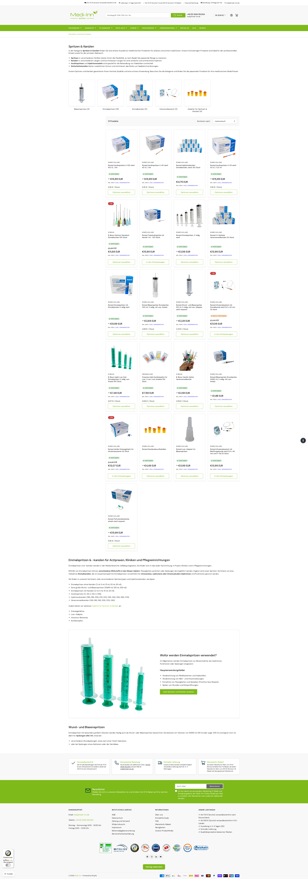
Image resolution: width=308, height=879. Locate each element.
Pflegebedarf (104, 28)
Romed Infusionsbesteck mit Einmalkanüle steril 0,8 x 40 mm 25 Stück (222, 307)
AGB (113, 815)
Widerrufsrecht (118, 824)
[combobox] (145, 15)
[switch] (8, 865)
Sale (194, 28)
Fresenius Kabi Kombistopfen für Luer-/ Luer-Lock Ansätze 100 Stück (154, 379)
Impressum (116, 827)
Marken (202, 28)
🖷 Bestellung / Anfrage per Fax (211, 3)
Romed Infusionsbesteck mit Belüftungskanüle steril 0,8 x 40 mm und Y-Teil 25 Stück (222, 451)
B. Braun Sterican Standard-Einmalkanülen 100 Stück (119, 236)
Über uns (159, 815)
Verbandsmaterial (167, 28)
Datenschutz (117, 818)
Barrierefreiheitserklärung (123, 834)
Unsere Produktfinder (164, 831)
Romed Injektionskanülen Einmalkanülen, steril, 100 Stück (188, 166)
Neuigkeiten (160, 827)
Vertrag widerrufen (154, 867)
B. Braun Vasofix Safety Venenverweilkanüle (185, 378)
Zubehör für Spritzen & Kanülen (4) (197, 110)
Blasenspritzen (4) (82, 109)
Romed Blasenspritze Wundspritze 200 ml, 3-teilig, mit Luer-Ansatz (155, 306)
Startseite (72, 34)
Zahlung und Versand (121, 821)
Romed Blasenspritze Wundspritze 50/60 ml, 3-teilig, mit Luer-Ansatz (223, 379)
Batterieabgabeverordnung (123, 831)
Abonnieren (215, 786)
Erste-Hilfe (120, 28)
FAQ (157, 821)
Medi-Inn (78, 876)
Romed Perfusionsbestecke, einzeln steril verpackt (118, 520)
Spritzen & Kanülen (84, 34)
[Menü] (12, 850)
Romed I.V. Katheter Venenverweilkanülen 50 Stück (222, 236)
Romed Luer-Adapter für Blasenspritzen (185, 450)
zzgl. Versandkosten (123, 182)
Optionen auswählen (121, 192)
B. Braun (111, 232)
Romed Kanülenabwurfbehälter (154, 449)
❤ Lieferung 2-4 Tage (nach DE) (130, 3)
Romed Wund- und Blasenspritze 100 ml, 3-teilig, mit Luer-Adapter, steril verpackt (189, 307)
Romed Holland (114, 162)
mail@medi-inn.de (127, 769)
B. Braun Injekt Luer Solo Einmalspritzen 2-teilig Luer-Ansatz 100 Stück (119, 379)
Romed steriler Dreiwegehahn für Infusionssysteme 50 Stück (121, 450)
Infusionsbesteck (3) (168, 109)
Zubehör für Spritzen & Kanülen (105, 606)
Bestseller (184, 28)
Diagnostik (89, 28)
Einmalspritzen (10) (111, 109)
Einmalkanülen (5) (139, 109)
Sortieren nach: (203, 121)
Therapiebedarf (148, 28)
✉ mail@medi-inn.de (232, 3)
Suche (179, 15)
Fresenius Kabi (147, 374)
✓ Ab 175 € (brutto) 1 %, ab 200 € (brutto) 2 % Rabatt (162, 3)
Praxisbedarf (74, 28)
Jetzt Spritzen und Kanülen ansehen (178, 692)
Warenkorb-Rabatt (163, 824)
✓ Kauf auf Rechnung (191, 3)
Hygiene (133, 28)
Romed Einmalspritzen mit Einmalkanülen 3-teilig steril (118, 306)
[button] (303, 440)
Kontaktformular (162, 818)
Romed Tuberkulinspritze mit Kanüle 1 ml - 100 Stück (153, 236)
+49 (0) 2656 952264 (84, 820)
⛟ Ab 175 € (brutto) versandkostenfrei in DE (100, 3)
